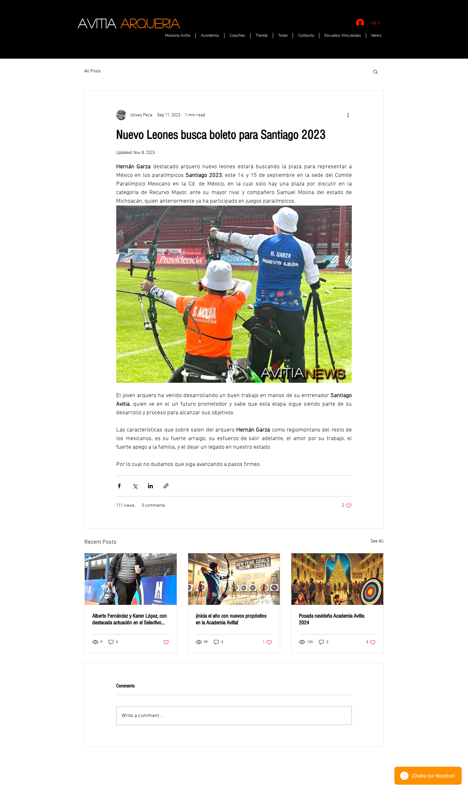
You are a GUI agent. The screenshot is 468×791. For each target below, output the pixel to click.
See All (377, 541)
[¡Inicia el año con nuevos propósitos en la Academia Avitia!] (234, 579)
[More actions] (348, 115)
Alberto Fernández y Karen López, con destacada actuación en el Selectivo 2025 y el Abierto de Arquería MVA (129, 619)
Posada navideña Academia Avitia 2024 (331, 619)
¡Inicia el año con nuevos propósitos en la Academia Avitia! (231, 619)
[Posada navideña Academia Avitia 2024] (337, 579)
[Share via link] (166, 486)
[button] (375, 71)
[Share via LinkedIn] (150, 486)
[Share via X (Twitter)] (135, 486)
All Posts (92, 71)
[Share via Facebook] (119, 486)
